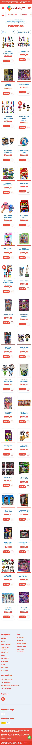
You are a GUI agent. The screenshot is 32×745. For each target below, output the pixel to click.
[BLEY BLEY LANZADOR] (28, 389)
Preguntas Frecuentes (20, 650)
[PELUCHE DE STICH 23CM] (12, 225)
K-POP (3, 641)
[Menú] (3, 14)
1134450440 (7, 682)
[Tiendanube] (6, 738)
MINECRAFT (5, 658)
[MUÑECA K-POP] (28, 92)
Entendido (27, 742)
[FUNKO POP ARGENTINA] (12, 160)
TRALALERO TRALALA (5, 648)
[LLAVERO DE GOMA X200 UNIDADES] (12, 126)
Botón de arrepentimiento (16, 735)
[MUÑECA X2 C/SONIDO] (12, 551)
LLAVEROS (4, 670)
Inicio (10, 20)
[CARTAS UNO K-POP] (12, 257)
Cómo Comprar (21, 643)
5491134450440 (8, 679)
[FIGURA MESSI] (28, 288)
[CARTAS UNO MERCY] (28, 225)
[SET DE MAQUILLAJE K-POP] (28, 584)
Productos (20, 637)
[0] (28, 8)
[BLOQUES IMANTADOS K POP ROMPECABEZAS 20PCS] (28, 617)
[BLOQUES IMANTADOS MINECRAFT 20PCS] (28, 486)
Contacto (20, 640)
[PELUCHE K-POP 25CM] (28, 127)
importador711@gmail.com (11, 685)
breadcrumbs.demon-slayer (15, 21)
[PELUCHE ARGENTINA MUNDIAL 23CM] (12, 389)
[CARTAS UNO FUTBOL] (12, 421)
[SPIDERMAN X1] (12, 322)
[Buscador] (3, 8)
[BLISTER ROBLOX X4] (28, 551)
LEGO (3, 655)
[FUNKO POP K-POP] (28, 356)
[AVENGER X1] (12, 485)
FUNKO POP (5, 652)
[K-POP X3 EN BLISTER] (28, 324)
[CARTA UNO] (28, 191)
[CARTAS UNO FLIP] (12, 454)
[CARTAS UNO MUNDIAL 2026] (12, 291)
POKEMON (4, 661)
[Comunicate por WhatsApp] (29, 737)
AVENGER (4, 638)
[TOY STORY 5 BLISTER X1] (28, 421)
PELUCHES (23, 14)
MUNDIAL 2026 (6, 644)
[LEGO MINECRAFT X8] (28, 257)
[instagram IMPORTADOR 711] (3, 699)
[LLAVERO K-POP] (28, 59)
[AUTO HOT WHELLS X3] (12, 519)
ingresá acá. (4, 735)
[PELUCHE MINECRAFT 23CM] (12, 584)
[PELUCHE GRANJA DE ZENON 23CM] (28, 454)
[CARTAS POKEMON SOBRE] (12, 93)
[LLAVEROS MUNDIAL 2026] (12, 61)
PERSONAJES (12, 14)
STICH (3, 664)
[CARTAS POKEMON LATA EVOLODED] (12, 192)
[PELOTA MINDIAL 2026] (28, 160)
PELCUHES (4, 667)
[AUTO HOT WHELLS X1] (12, 617)
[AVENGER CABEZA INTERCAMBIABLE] (12, 356)
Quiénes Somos (21, 646)
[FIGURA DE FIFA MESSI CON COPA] (28, 519)
